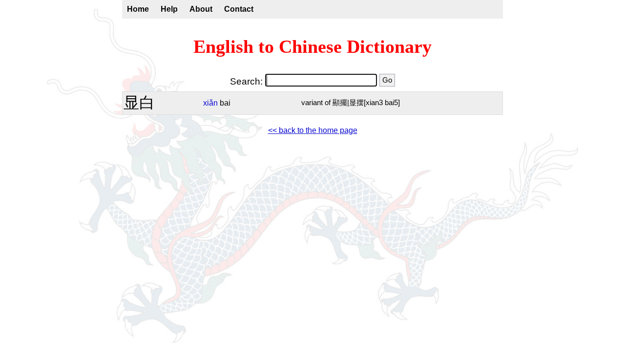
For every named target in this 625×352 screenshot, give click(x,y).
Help (169, 9)
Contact (238, 9)
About (200, 9)
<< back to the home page (312, 130)
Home (138, 9)
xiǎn (210, 103)
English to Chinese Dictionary (312, 46)
